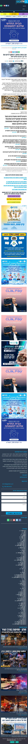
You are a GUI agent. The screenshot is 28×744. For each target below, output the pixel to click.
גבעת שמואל (23, 548)
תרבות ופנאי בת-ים (21, 621)
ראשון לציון (14, 14)
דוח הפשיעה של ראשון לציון (19, 189)
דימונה (24, 551)
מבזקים (24, 581)
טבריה (24, 567)
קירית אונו (23, 604)
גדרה (24, 549)
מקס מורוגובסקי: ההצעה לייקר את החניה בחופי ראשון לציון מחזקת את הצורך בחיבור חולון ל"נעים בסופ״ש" (14, 736)
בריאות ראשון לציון (21, 545)
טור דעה (24, 568)
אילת (24, 533)
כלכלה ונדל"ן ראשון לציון (20, 577)
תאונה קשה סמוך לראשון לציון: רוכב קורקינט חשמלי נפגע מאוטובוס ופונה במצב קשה (16, 669)
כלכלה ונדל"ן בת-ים (21, 575)
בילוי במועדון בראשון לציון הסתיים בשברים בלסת (15, 178)
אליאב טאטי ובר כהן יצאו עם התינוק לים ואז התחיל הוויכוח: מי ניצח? (15, 186)
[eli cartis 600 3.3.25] (14, 311)
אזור (25, 532)
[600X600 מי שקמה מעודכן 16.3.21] (14, 257)
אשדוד (24, 534)
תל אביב (24, 619)
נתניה (24, 589)
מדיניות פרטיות (23, 477)
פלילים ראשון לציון (21, 600)
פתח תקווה (23, 603)
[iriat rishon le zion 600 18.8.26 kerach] (14, 284)
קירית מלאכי (23, 605)
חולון (23, 14)
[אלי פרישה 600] (14, 366)
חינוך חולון (23, 563)
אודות (24, 9)
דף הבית (24, 6)
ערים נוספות (8, 16)
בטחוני (24, 540)
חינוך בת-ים (23, 562)
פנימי (24, 602)
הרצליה (24, 554)
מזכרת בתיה (23, 583)
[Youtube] (5, 5)
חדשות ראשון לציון (16, 47)
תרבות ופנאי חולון (22, 622)
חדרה (24, 555)
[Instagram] (3, 5)
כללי (25, 578)
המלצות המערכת (22, 552)
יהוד (25, 571)
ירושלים (24, 572)
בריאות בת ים (22, 543)
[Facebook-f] (8, 5)
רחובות (14, 16)
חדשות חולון (23, 559)
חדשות (24, 556)
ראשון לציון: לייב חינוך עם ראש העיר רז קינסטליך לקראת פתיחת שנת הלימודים (16, 182)
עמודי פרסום (23, 595)
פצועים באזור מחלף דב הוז (21, 713)
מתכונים (24, 584)
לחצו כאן (6, 128)
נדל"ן (24, 586)
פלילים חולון (23, 599)
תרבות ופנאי (23, 620)
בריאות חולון (23, 544)
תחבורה (24, 614)
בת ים (5, 14)
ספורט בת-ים (23, 592)
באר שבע (23, 538)
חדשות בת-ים (22, 557)
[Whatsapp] (1, 5)
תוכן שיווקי (23, 613)
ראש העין (23, 606)
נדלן (25, 587)
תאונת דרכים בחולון (23, 691)
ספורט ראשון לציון (21, 594)
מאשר (17, 742)
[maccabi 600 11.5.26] (14, 44)
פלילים (24, 597)
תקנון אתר (24, 475)
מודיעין (24, 582)
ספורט (24, 591)
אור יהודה (23, 530)
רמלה (24, 610)
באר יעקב (25, 16)
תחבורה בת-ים (22, 615)
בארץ (24, 539)
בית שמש (23, 541)
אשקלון (24, 535)
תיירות (24, 618)
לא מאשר (12, 742)
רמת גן (24, 611)
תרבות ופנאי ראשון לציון (20, 624)
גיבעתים (24, 550)
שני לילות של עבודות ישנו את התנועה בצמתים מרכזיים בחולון (15, 646)
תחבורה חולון (23, 616)
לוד (25, 579)
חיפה (24, 566)
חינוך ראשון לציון (22, 565)
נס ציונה (19, 16)
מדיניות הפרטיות (11, 740)
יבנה (25, 570)
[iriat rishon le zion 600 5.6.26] (14, 230)
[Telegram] (6, 5)
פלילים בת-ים (22, 598)
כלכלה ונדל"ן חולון (21, 576)
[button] (26, 1)
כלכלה (24, 573)
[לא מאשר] (26, 740)
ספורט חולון (23, 593)
